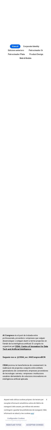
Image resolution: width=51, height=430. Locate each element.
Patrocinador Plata (16, 54)
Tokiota (25, 280)
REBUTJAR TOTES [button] (13, 425)
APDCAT (25, 110)
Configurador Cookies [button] (16, 418)
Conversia (25, 194)
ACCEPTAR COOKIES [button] (34, 425)
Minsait (25, 252)
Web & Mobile (25, 58)
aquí (32, 413)
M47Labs (25, 308)
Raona (25, 82)
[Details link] (28, 76)
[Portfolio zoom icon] (22, 76)
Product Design (36, 54)
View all (15, 46)
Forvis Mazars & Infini (25, 138)
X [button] (46, 400)
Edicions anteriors (16, 50)
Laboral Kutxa (25, 166)
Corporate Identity (31, 46)
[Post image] (25, 81)
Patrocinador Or (36, 50)
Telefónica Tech (25, 224)
